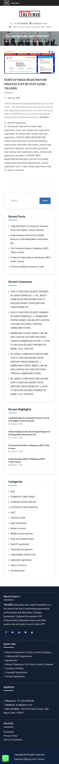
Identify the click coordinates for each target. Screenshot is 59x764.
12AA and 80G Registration (18, 656)
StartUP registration (17, 123)
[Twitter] (12, 632)
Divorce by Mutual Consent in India (27, 266)
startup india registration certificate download (25, 141)
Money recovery (18, 528)
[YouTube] (32, 632)
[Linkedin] (19, 632)
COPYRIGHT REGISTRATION (24, 507)
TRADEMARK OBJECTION (22, 554)
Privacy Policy (10, 735)
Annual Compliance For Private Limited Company (29, 664)
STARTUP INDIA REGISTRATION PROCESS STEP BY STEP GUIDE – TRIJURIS (26, 84)
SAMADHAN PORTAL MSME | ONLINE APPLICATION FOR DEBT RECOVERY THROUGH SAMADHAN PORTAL (28, 337)
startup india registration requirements (22, 163)
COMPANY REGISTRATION (23, 502)
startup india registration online (24, 152)
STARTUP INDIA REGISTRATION (30, 137)
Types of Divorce (18, 565)
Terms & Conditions (13, 739)
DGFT (13, 512)
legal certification (18, 523)
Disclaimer (9, 732)
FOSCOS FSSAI (17, 518)
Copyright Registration (16, 672)
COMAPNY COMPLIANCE (22, 496)
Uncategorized (17, 570)
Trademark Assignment (21, 549)
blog (12, 491)
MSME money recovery (21, 533)
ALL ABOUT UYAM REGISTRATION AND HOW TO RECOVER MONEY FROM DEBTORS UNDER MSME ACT (29, 358)
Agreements (11, 660)
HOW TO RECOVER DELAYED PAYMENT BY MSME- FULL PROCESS (30, 345)
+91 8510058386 (21, 23)
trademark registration (21, 560)
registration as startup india (17, 134)
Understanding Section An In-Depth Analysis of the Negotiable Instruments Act (29, 239)
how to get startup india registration (32, 130)
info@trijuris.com (39, 23)
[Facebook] (6, 632)
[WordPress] (25, 632)
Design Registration (15, 676)
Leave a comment (16, 170)
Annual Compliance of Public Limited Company (28, 652)
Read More (44, 117)
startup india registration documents (21, 144)
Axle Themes (38, 759)
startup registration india (39, 166)
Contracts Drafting (14, 668)
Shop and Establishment (22, 539)
